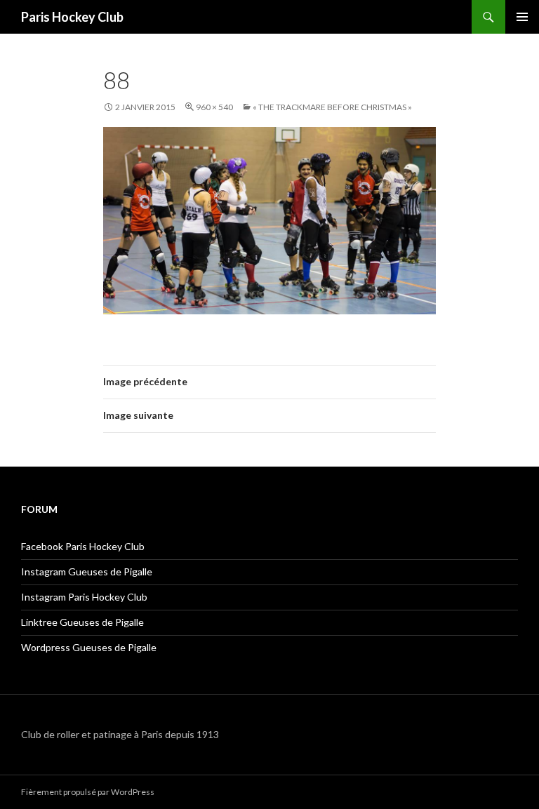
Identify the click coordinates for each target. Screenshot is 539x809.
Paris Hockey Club (72, 17)
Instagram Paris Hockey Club (84, 597)
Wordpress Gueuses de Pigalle (89, 647)
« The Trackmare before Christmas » (332, 107)
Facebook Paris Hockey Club (83, 546)
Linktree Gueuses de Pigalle (82, 622)
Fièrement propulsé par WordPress (87, 792)
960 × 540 (214, 107)
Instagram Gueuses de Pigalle (86, 571)
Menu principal (522, 17)
